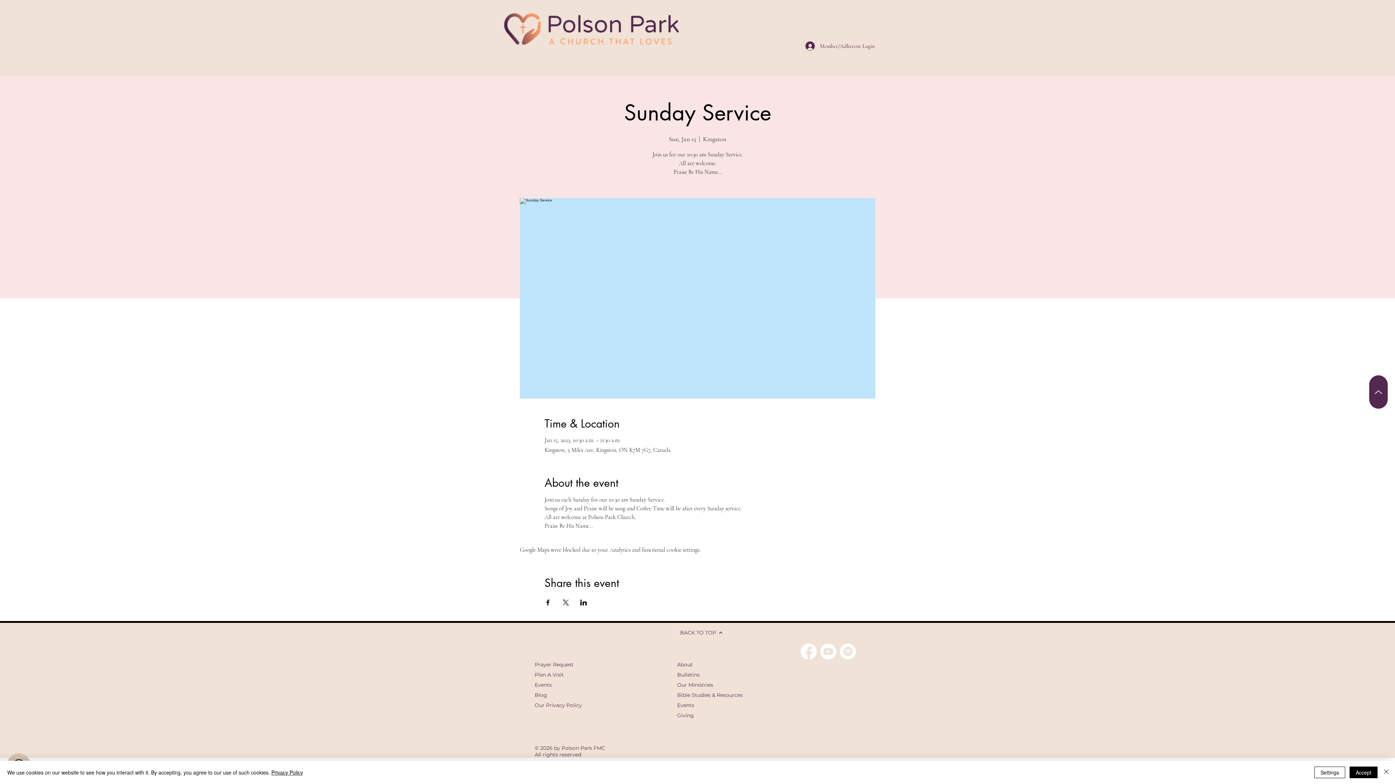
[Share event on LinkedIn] (583, 602)
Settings (1330, 772)
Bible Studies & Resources (710, 695)
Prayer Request (554, 664)
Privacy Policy (287, 772)
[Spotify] (848, 652)
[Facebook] (809, 652)
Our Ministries (695, 685)
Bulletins (688, 674)
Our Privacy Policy (558, 705)
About (685, 664)
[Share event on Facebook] (548, 602)
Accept (1363, 772)
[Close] (1386, 772)
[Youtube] (828, 652)
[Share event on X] (565, 602)
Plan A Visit (549, 674)
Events (543, 685)
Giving (685, 715)
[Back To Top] (1378, 392)
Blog (541, 695)
